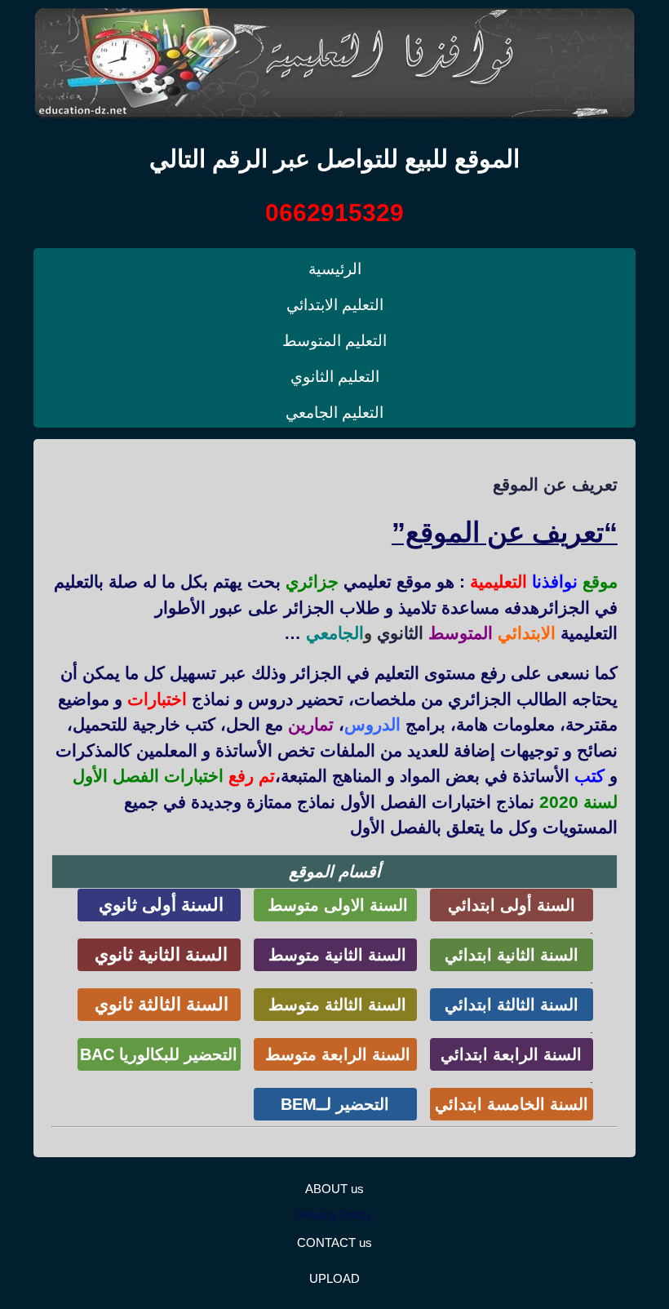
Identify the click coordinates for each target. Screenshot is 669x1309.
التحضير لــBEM (335, 1104)
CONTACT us (334, 1242)
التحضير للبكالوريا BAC (158, 1054)
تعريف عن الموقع (555, 484)
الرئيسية (334, 268)
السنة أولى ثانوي (159, 904)
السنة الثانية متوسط (335, 955)
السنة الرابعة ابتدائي (511, 1054)
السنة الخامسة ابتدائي (511, 1104)
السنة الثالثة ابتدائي (511, 1005)
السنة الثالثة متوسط (335, 1005)
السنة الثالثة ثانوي (159, 1004)
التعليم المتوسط (334, 340)
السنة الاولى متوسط (335, 905)
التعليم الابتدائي (334, 304)
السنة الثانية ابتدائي (511, 955)
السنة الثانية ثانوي (159, 954)
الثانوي (400, 632)
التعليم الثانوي (334, 376)
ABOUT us (334, 1189)
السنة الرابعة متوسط (335, 1054)
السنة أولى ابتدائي (511, 905)
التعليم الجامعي (334, 412)
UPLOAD (334, 1278)
